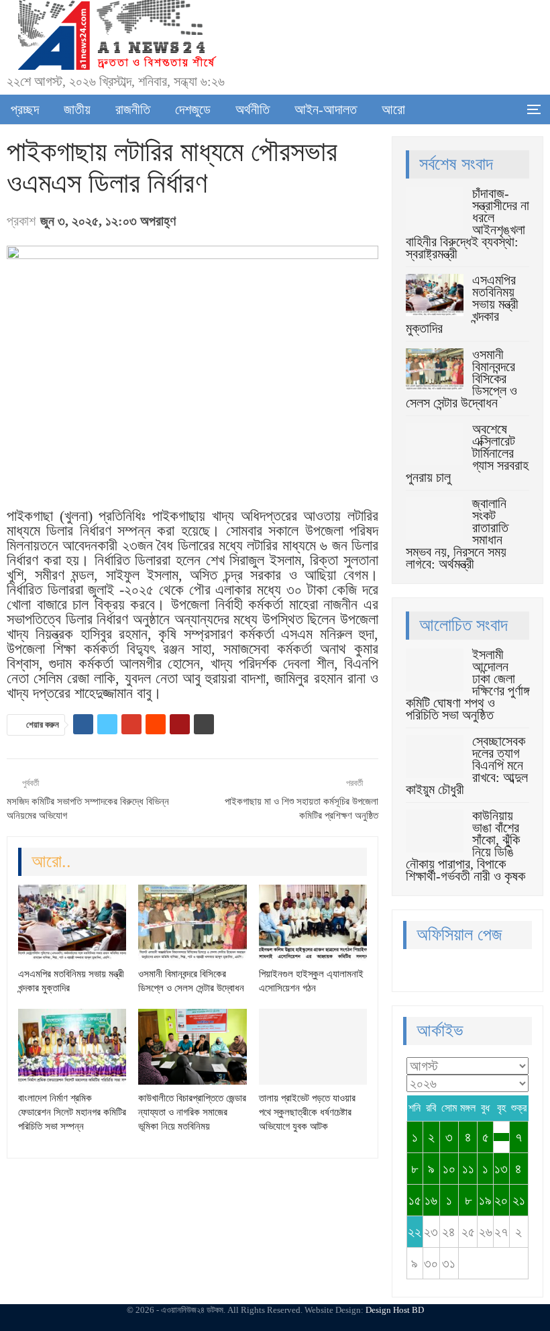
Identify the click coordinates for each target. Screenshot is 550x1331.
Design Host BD (395, 1310)
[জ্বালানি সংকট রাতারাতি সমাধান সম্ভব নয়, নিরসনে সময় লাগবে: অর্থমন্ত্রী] (434, 518)
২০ (501, 1200)
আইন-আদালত (325, 109)
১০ (449, 1168)
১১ (468, 1168)
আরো (393, 109)
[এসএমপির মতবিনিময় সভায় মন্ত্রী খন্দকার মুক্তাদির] (72, 922)
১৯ (485, 1200)
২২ (414, 1231)
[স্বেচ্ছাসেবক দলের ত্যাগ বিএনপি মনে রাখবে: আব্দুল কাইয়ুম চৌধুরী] (434, 756)
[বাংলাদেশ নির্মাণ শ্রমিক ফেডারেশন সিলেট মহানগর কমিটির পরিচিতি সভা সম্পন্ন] (72, 1047)
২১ (518, 1200)
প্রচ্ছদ (25, 109)
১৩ (501, 1168)
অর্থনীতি (252, 109)
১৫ (414, 1200)
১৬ (431, 1200)
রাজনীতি (132, 109)
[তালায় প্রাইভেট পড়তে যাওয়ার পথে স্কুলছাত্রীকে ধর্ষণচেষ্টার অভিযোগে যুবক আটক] (313, 1047)
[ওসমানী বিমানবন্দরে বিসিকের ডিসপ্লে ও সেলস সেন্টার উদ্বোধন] (192, 922)
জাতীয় (77, 109)
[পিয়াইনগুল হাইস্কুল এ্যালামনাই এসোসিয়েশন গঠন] (313, 922)
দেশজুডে (193, 109)
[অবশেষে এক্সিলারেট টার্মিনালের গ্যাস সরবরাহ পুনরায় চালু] (434, 444)
